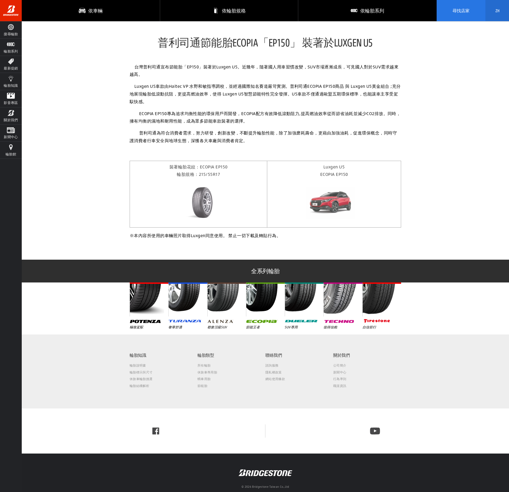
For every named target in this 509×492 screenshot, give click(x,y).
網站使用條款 (275, 379)
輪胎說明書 (138, 365)
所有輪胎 (204, 365)
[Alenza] (226, 299)
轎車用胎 (204, 379)
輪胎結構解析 (139, 386)
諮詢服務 (271, 365)
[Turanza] (187, 299)
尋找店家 (461, 10)
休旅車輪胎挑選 (141, 379)
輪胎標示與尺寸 (141, 372)
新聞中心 (339, 372)
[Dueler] (304, 299)
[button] (11, 47)
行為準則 (339, 379)
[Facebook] (155, 431)
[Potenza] (149, 299)
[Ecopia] (265, 299)
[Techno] (342, 299)
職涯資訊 (339, 386)
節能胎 (202, 386)
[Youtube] (375, 431)
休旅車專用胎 (207, 372)
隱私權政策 (273, 372)
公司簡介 (339, 365)
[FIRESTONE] (381, 299)
